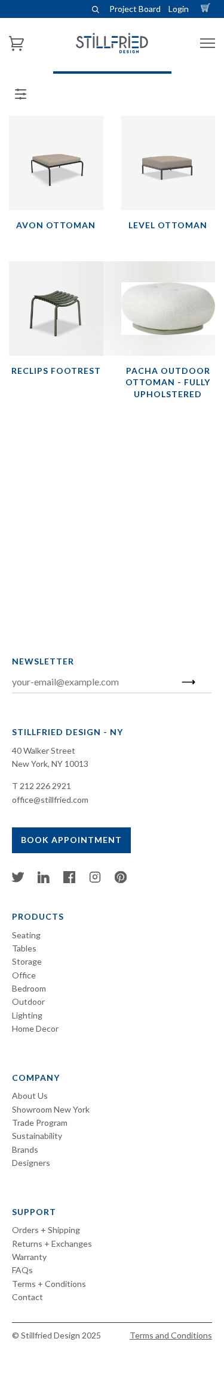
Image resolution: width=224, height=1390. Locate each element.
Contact (27, 1297)
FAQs (22, 1270)
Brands (25, 1149)
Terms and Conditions (171, 1335)
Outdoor (28, 1001)
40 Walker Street (43, 750)
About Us (30, 1095)
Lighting (27, 1015)
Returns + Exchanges (52, 1243)
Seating (26, 935)
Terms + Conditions (49, 1284)
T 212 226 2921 (41, 786)
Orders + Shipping (46, 1230)
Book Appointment (71, 840)
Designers (31, 1163)
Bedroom (29, 988)
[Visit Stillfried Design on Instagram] (95, 880)
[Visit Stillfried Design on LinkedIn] (44, 880)
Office (24, 975)
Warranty (29, 1257)
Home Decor (35, 1028)
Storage (27, 961)
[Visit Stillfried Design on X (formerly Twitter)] (18, 880)
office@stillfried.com (50, 799)
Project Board (135, 9)
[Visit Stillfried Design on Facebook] (69, 880)
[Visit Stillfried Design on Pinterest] (121, 880)
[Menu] (207, 43)
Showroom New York (51, 1109)
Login (178, 9)
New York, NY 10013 (50, 764)
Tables (24, 948)
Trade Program (39, 1122)
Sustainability (37, 1136)
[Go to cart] (207, 9)
